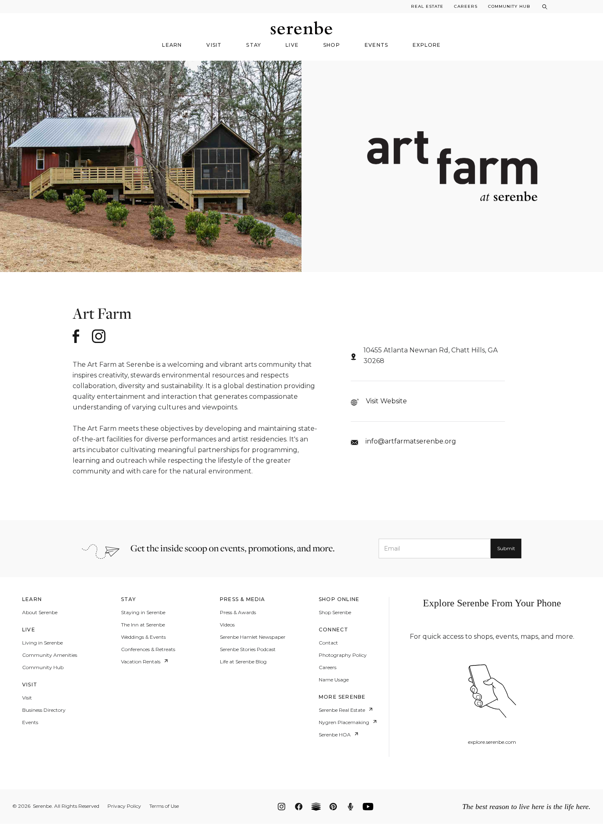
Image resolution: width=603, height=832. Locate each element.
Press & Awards (238, 612)
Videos (227, 624)
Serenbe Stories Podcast (248, 649)
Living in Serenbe (42, 642)
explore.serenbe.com (492, 742)
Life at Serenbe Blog (243, 661)
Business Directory (44, 710)
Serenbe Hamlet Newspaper (253, 637)
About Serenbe (39, 612)
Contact (328, 642)
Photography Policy (343, 655)
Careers (327, 667)
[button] (172, 47)
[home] (301, 27)
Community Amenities (49, 655)
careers (465, 6)
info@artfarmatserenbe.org (410, 441)
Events (30, 722)
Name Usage (334, 679)
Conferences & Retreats (148, 649)
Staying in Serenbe (143, 612)
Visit (27, 697)
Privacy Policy (124, 806)
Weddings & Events (143, 637)
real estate (427, 6)
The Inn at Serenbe (143, 624)
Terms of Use (164, 806)
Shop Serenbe (335, 612)
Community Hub (509, 6)
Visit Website (386, 401)
